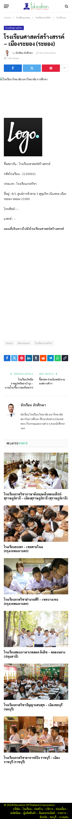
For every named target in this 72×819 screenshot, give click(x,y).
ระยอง (9, 343)
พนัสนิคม (15, 813)
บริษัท (16, 809)
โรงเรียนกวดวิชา (13, 28)
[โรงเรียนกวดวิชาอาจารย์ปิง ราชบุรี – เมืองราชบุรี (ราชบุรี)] (36, 734)
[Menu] (6, 6)
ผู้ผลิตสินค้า (29, 813)
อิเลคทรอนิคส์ (47, 813)
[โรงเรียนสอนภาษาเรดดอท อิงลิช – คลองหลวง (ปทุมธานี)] (36, 629)
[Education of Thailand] (36, 6)
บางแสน (63, 817)
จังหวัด (43, 817)
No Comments (48, 52)
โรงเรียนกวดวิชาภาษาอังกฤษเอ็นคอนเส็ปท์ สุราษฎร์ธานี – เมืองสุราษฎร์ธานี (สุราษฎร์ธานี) (36, 496)
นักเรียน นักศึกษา (24, 52)
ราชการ (61, 813)
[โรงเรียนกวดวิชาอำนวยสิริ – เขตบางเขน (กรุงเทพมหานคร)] (36, 576)
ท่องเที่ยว (61, 809)
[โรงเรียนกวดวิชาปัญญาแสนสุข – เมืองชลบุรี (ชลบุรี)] (36, 682)
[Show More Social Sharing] (64, 68)
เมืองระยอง (24, 343)
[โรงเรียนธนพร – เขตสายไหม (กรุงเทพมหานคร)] (36, 523)
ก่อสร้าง (38, 809)
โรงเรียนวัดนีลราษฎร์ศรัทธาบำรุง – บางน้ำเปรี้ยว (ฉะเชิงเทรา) (19, 383)
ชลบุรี (53, 817)
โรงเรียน (27, 809)
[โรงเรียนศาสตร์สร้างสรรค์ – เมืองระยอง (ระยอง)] (36, 94)
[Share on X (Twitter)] (32, 68)
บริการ (49, 809)
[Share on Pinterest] (51, 68)
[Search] (66, 6)
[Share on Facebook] (13, 68)
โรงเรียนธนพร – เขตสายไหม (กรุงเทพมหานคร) (23, 549)
